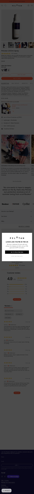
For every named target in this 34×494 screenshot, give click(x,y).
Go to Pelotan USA (17, 252)
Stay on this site (17, 256)
